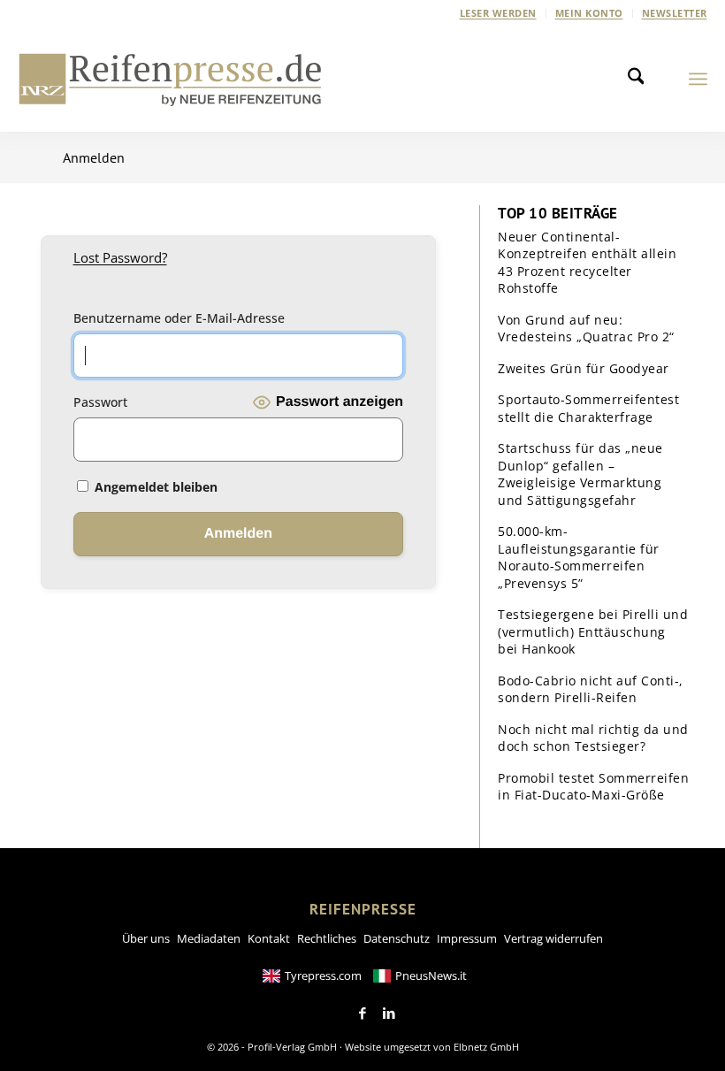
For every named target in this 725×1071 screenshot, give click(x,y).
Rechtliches (326, 938)
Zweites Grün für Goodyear (583, 368)
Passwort (100, 402)
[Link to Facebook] (362, 1013)
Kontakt (269, 938)
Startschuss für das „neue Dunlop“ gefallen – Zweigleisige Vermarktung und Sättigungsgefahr (580, 474)
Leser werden (498, 12)
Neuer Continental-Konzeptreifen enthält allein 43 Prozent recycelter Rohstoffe (587, 262)
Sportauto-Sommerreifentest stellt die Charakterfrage (588, 408)
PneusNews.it (431, 975)
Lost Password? (120, 257)
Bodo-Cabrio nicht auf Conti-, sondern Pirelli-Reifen (590, 689)
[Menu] (698, 79)
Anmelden (94, 157)
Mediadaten (208, 938)
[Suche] (641, 79)
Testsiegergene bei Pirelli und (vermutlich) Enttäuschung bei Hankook (593, 631)
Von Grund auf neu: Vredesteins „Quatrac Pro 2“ (586, 328)
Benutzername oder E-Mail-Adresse (179, 318)
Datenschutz (396, 938)
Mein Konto (589, 12)
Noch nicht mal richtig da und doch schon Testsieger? (593, 738)
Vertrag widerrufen (553, 938)
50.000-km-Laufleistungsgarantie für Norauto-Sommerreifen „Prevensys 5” (579, 557)
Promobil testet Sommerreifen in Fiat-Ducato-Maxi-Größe (593, 786)
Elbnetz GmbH (486, 1046)
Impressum (467, 938)
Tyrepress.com (323, 975)
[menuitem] (498, 13)
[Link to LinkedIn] (389, 1013)
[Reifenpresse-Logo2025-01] (171, 79)
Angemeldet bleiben (154, 486)
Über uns (146, 938)
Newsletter (674, 12)
